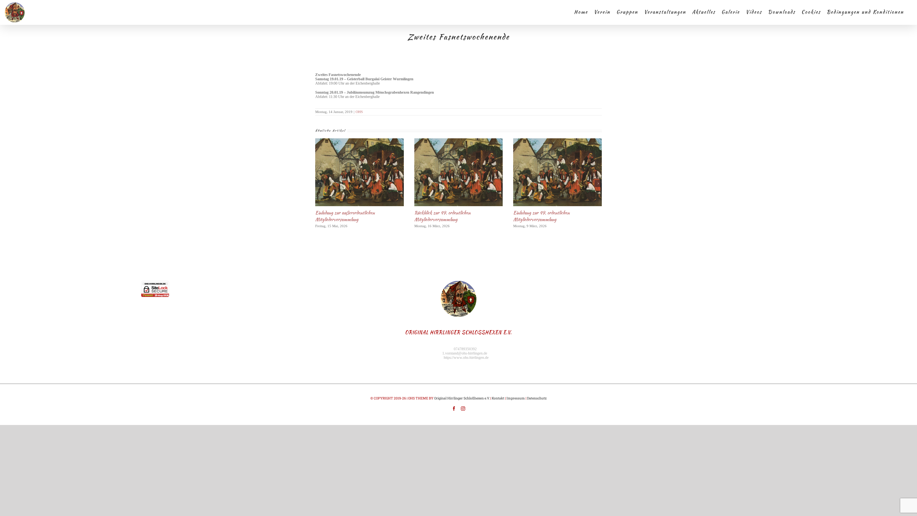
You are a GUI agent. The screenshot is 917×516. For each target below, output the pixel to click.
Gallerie (367, 172)
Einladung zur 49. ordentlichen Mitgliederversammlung (549, 172)
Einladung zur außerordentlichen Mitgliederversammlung (351, 172)
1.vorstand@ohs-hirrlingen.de (464, 353)
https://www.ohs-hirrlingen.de (466, 357)
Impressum (515, 398)
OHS (359, 112)
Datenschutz (537, 398)
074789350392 (465, 349)
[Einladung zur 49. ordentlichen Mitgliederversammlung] (557, 172)
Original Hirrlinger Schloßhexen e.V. (462, 398)
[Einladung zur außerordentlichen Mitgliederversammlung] (359, 172)
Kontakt (498, 398)
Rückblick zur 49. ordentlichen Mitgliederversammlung (450, 172)
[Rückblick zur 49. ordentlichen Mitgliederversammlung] (458, 172)
